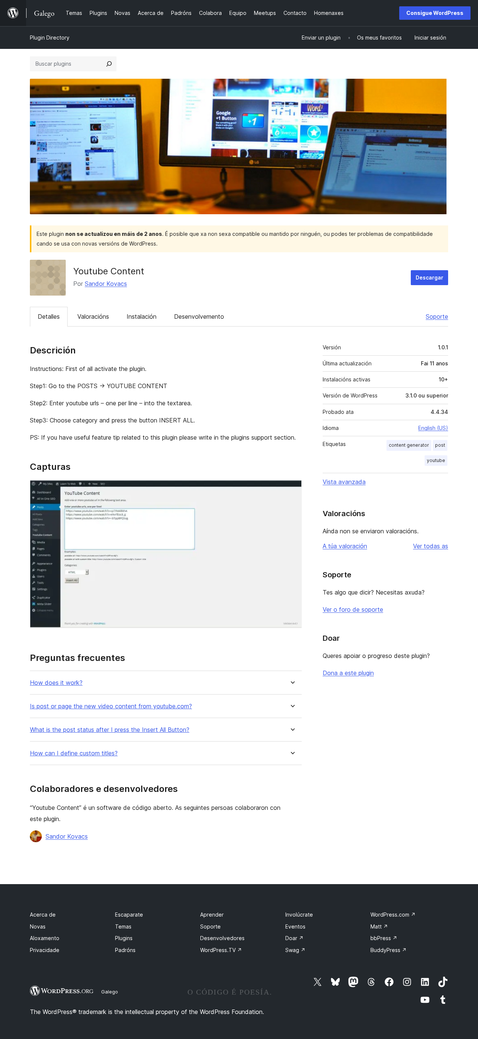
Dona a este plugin (348, 673)
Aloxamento (44, 938)
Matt (379, 926)
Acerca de (43, 914)
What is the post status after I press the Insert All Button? (109, 729)
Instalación (141, 316)
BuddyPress (388, 950)
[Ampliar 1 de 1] (291, 490)
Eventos (295, 926)
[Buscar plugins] (109, 63)
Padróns (125, 950)
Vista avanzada (344, 482)
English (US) (433, 428)
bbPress (383, 938)
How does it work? (56, 682)
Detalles (49, 316)
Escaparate (129, 914)
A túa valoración (345, 546)
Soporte (437, 316)
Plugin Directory (49, 37)
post (440, 445)
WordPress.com (393, 914)
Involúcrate (299, 914)
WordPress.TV (221, 950)
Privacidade (44, 950)
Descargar (429, 277)
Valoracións (93, 316)
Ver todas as (430, 546)
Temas (123, 926)
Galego (109, 992)
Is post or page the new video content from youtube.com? (111, 706)
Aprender (212, 914)
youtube (436, 460)
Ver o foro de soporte (353, 609)
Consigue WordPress (434, 13)
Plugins (124, 938)
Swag (295, 950)
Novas (38, 926)
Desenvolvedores (222, 938)
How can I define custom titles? (74, 753)
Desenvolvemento (199, 316)
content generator (409, 445)
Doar (294, 938)
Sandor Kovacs (106, 283)
